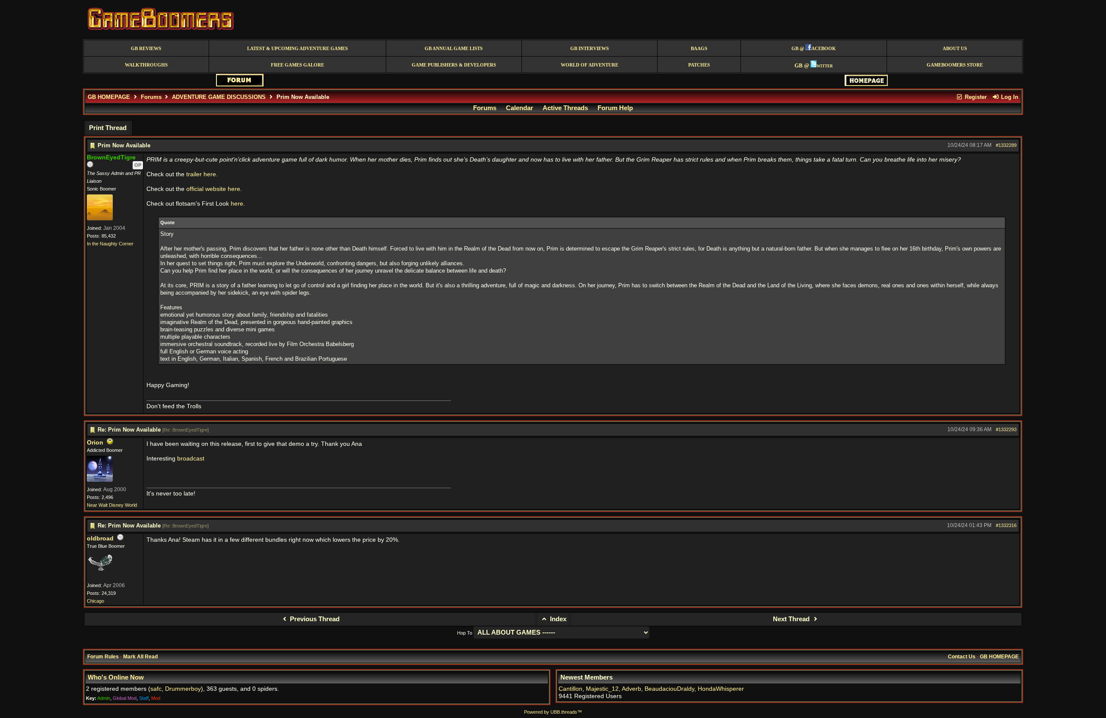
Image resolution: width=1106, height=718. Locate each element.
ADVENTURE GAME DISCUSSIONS (219, 97)
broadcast (190, 458)
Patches (699, 65)
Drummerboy (183, 689)
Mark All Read (140, 657)
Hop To (464, 632)
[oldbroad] (100, 575)
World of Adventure (589, 65)
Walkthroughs (146, 65)
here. (238, 203)
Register (975, 97)
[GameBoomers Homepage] (866, 84)
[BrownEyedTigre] (100, 218)
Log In (1008, 97)
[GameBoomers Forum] (240, 84)
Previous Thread (314, 619)
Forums (151, 97)
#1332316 (1006, 525)
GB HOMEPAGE (109, 97)
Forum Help (615, 108)
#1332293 (1006, 429)
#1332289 (1006, 145)
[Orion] (100, 480)
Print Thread (108, 127)
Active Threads (565, 108)
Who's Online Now (116, 677)
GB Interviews (589, 48)
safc (156, 689)
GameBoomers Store (955, 65)
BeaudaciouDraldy (669, 689)
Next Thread (792, 619)
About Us (955, 48)
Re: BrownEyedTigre (185, 429)
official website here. (214, 189)
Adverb (631, 689)
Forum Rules (103, 657)
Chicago (95, 601)
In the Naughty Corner (110, 243)
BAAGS (699, 48)
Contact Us (962, 657)
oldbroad (100, 538)
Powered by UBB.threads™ (553, 712)
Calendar (519, 108)
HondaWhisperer (721, 689)
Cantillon (570, 689)
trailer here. (202, 174)
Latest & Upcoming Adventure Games (297, 48)
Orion (95, 442)
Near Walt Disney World (112, 505)
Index (557, 619)
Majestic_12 (602, 689)
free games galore (297, 65)
